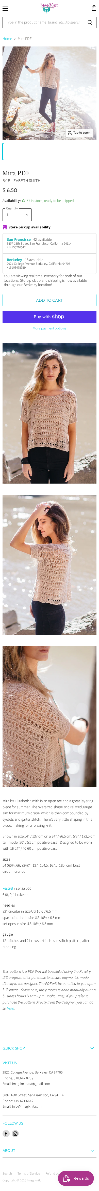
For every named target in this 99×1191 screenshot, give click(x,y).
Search (7, 1173)
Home (7, 39)
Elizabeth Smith (24, 180)
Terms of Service (29, 1173)
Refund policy (54, 1173)
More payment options (49, 328)
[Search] (90, 22)
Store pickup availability (29, 227)
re (12, 1008)
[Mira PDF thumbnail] (3, 152)
